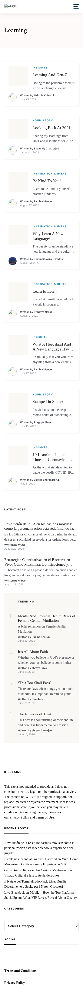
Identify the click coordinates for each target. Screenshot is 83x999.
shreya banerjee (42, 730)
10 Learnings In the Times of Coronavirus (50, 457)
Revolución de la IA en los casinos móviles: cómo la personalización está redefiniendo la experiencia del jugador (38, 526)
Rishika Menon (43, 201)
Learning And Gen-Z (50, 75)
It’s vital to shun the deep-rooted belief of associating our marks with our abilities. (53, 412)
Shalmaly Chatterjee (46, 148)
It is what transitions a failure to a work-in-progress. (53, 301)
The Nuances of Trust (34, 714)
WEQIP (22, 544)
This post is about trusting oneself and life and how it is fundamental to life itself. (46, 722)
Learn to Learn (45, 291)
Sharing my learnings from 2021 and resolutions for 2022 (53, 138)
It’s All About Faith (33, 652)
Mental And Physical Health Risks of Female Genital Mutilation (46, 618)
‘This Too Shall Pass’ (34, 683)
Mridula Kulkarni (44, 95)
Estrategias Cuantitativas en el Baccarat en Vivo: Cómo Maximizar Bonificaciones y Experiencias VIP (37, 562)
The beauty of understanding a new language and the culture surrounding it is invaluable (53, 249)
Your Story (43, 120)
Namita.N (37, 699)
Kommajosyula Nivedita (48, 259)
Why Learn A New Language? (48, 236)
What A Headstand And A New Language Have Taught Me (52, 347)
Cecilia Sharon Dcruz (47, 479)
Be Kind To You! (47, 181)
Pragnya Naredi (43, 311)
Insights (40, 67)
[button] (76, 6)
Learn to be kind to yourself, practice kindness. (52, 191)
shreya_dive (39, 667)
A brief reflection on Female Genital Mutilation (42, 629)
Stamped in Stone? (48, 401)
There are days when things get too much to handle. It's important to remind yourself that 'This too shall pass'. (46, 691)
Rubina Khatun (41, 636)
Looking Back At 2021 (52, 127)
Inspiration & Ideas (50, 173)
